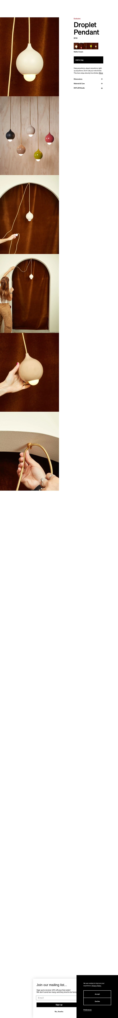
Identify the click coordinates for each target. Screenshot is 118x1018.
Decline (97, 1001)
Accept (97, 994)
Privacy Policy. (96, 986)
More (101, 73)
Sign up (59, 1005)
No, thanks (59, 1011)
